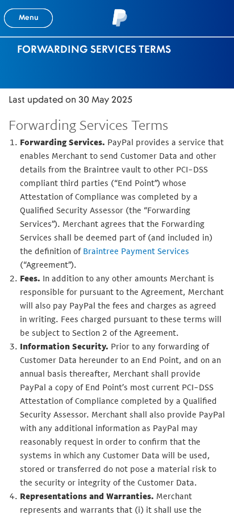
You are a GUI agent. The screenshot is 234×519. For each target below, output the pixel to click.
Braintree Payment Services (136, 251)
